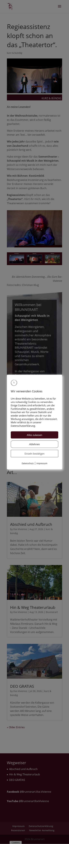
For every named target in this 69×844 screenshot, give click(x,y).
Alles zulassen (34, 435)
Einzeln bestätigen (34, 453)
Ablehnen (34, 444)
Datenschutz (28, 463)
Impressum (41, 463)
